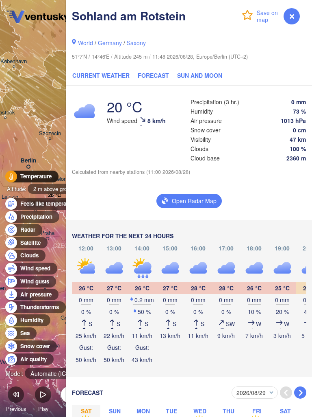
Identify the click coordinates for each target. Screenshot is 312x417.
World (85, 43)
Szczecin (50, 133)
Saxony (136, 43)
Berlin (28, 160)
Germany (110, 43)
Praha (47, 233)
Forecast (153, 75)
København (13, 61)
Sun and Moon (199, 75)
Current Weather (101, 75)
